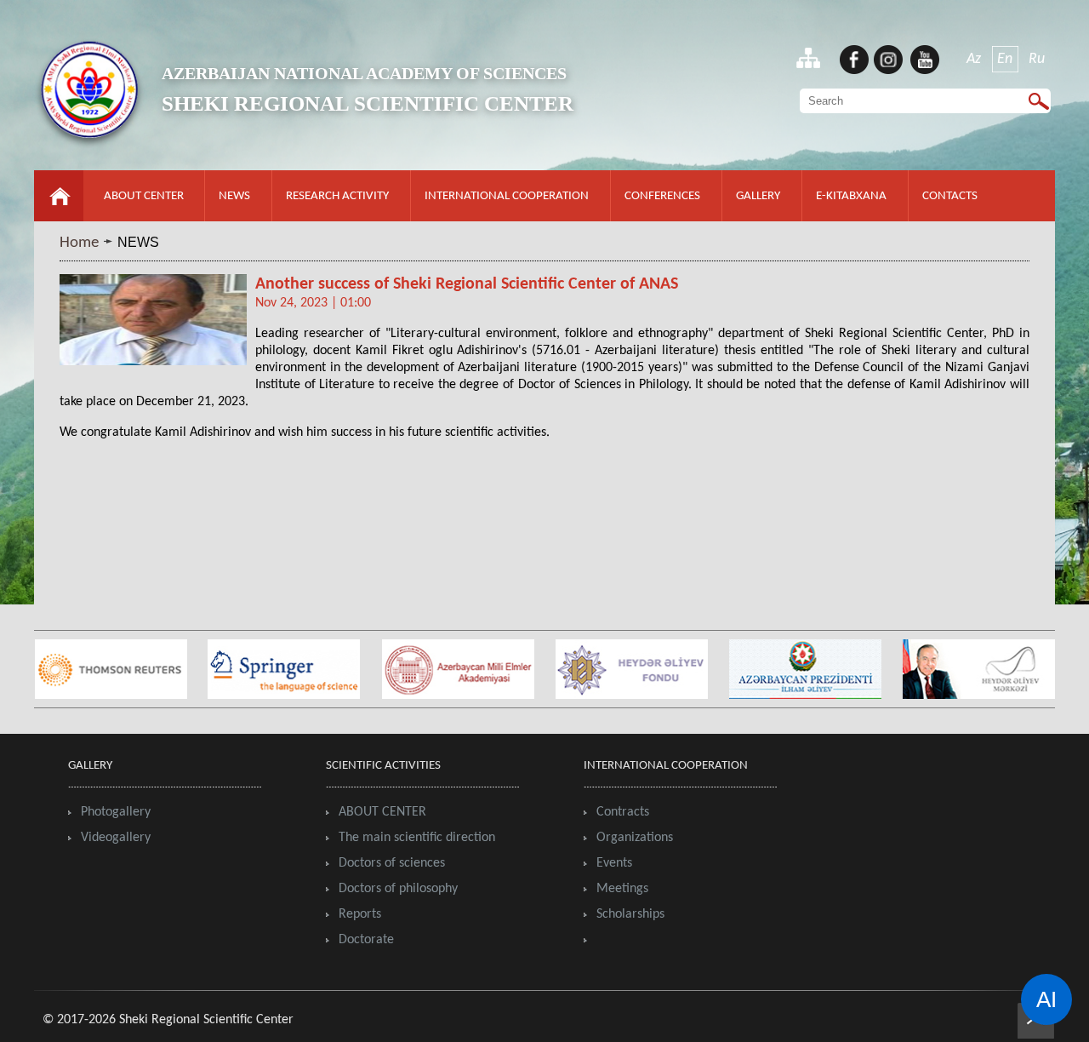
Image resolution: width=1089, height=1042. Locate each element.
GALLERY (758, 196)
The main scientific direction (417, 837)
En (1004, 59)
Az (973, 59)
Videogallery (116, 837)
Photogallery (116, 812)
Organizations (634, 837)
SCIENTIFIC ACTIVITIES (383, 765)
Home (79, 243)
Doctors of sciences (392, 863)
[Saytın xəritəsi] (808, 57)
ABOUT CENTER (144, 196)
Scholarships (630, 914)
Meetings (622, 889)
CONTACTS (950, 196)
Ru (1037, 59)
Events (614, 863)
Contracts (622, 812)
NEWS (234, 196)
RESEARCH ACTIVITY (337, 196)
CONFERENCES (662, 196)
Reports (360, 914)
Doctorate (366, 940)
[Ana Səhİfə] (58, 216)
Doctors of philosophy (398, 889)
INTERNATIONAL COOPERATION (507, 196)
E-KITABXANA (851, 196)
